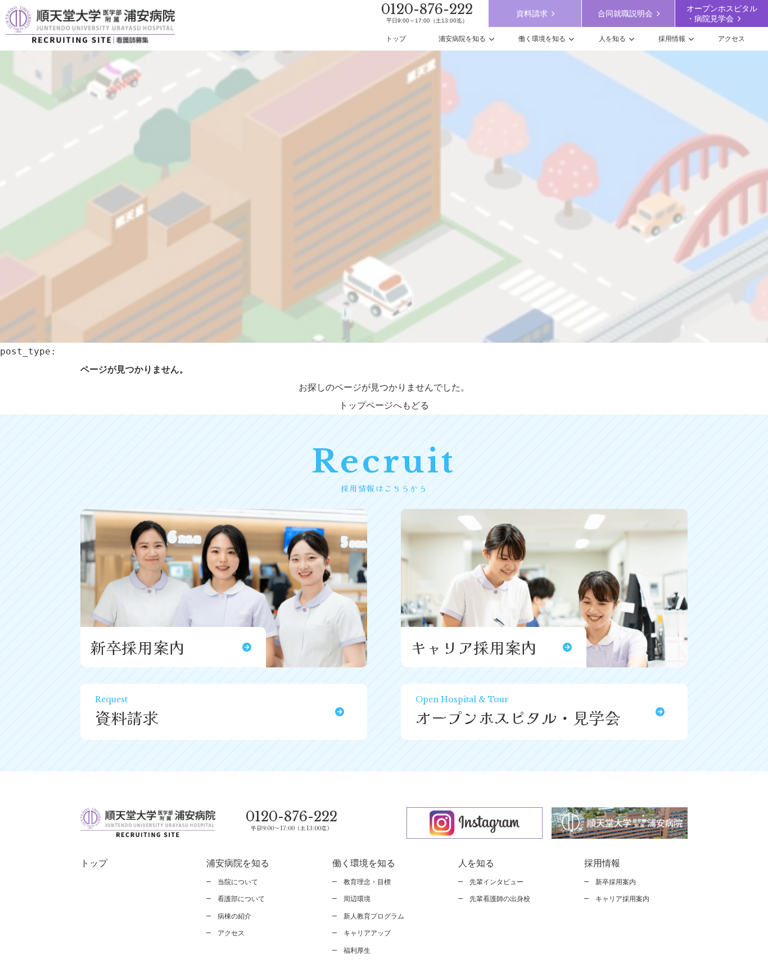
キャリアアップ (367, 933)
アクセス (231, 933)
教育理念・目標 (367, 882)
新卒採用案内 (615, 882)
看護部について (241, 899)
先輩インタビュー (496, 882)
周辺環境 (357, 899)
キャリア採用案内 (622, 899)
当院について (238, 882)
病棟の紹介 (234, 916)
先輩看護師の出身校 (499, 899)
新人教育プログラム (374, 916)
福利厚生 (357, 950)
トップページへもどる (384, 405)
